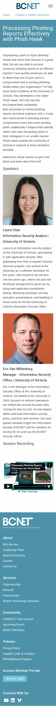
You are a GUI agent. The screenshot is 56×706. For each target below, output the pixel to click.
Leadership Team (13, 550)
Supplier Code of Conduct (19, 653)
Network (8, 590)
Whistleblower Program (17, 659)
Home (6, 15)
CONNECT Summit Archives (32, 15)
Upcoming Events (14, 624)
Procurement (11, 595)
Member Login (15, 678)
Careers (8, 560)
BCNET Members (13, 630)
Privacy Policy (11, 648)
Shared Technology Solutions (21, 601)
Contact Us (10, 566)
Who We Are (10, 544)
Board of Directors (14, 555)
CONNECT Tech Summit (18, 619)
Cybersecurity (11, 584)
